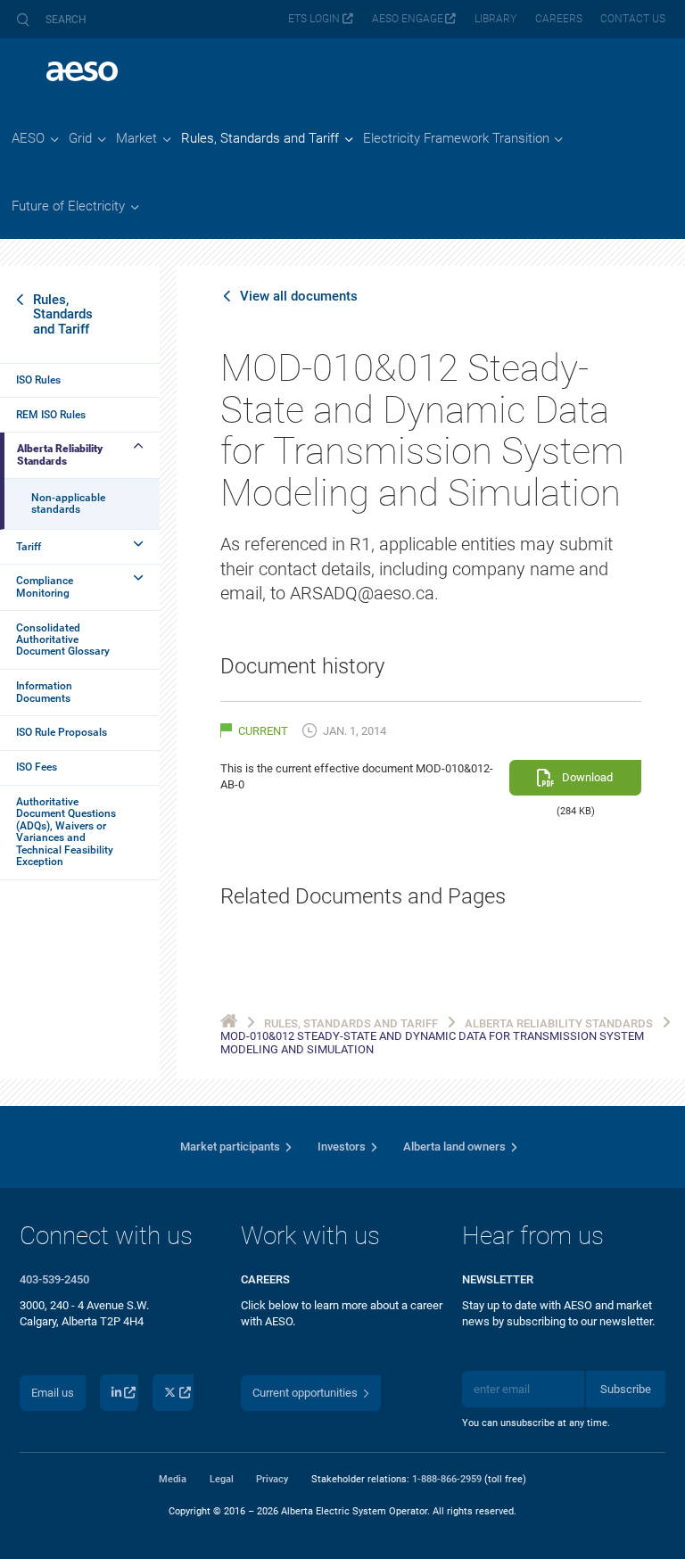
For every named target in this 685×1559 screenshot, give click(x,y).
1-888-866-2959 (447, 1478)
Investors (342, 1146)
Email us (52, 1392)
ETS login (314, 18)
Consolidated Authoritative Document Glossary (63, 640)
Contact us (632, 18)
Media (172, 1478)
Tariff (28, 546)
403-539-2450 (54, 1279)
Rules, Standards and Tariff (63, 314)
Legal (222, 1478)
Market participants (230, 1146)
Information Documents (44, 692)
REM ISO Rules (51, 414)
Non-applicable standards (68, 503)
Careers (558, 18)
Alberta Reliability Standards (60, 454)
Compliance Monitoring (44, 586)
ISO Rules (38, 380)
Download (587, 777)
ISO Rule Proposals (61, 732)
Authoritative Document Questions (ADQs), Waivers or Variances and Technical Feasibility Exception (66, 832)
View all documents (299, 296)
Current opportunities (305, 1392)
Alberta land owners (454, 1146)
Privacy (272, 1478)
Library (495, 18)
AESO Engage (407, 18)
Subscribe (625, 1389)
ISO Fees (36, 767)
